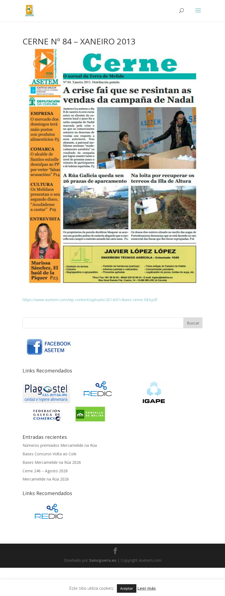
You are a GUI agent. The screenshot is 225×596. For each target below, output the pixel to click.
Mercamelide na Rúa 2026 (45, 479)
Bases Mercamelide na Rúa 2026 (51, 462)
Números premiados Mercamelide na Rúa (59, 445)
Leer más (146, 588)
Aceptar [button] (126, 588)
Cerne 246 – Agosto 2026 (45, 470)
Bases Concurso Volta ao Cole (49, 453)
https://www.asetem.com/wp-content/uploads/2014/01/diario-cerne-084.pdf (89, 299)
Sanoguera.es (102, 560)
